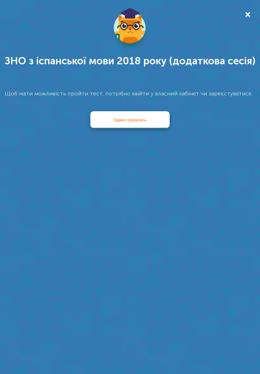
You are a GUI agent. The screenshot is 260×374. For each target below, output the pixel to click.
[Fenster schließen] (247, 14)
